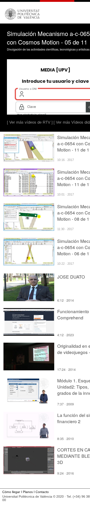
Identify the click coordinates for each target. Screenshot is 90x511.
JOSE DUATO (71, 276)
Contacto (42, 492)
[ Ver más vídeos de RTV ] (30, 122)
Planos (28, 492)
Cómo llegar (11, 492)
